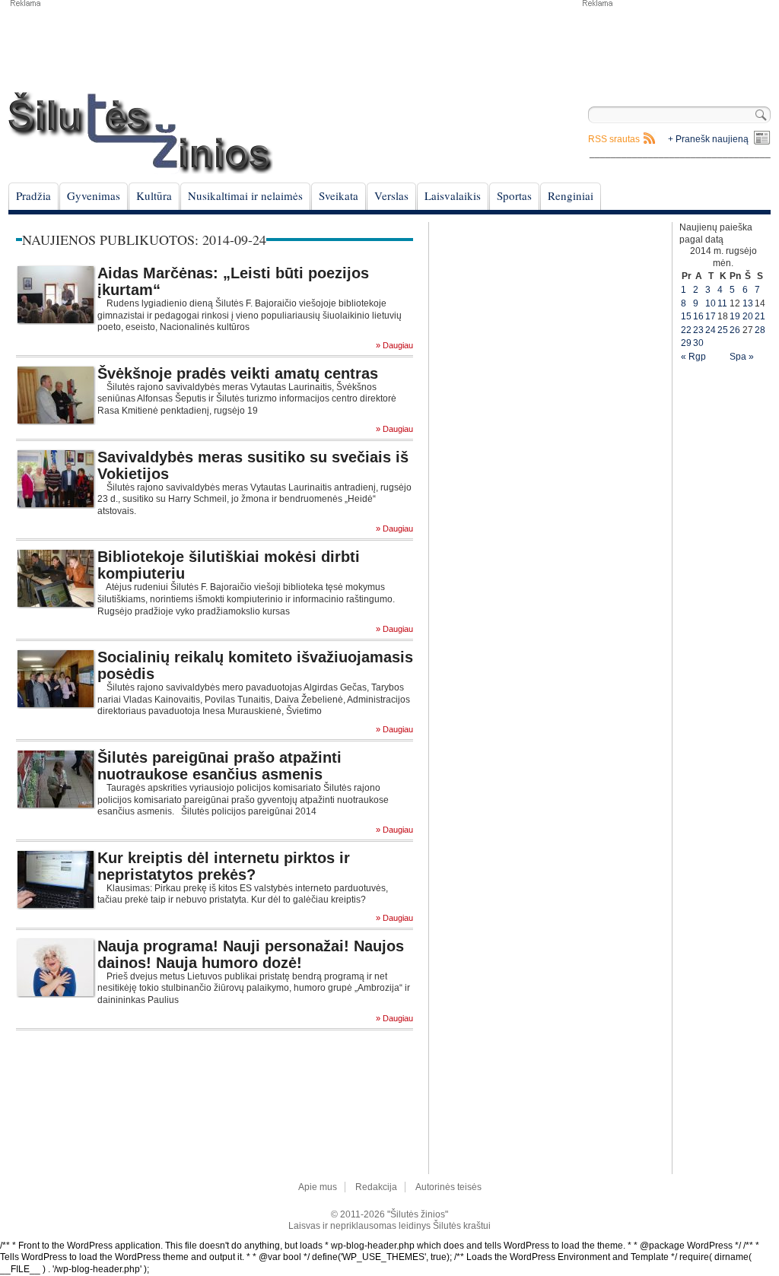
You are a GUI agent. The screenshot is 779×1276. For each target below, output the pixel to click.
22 (686, 330)
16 (698, 316)
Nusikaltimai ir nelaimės (245, 195)
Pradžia (33, 195)
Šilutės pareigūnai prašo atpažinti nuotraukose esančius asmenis (219, 765)
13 (747, 303)
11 (722, 303)
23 (698, 330)
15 (686, 316)
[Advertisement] (675, 46)
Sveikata (338, 195)
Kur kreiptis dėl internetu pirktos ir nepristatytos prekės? (223, 866)
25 (722, 330)
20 (747, 316)
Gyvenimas (93, 195)
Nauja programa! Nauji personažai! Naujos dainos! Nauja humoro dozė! (250, 954)
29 (686, 343)
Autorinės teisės (448, 1187)
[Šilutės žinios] (140, 132)
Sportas (514, 195)
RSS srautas (614, 139)
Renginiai (570, 195)
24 (710, 330)
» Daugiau (394, 345)
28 (760, 330)
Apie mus (317, 1187)
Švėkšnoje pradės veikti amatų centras (237, 373)
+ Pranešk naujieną (708, 139)
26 (735, 330)
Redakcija (376, 1187)
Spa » (742, 356)
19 (735, 316)
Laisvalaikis (452, 195)
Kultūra (154, 195)
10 (710, 303)
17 (710, 316)
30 (698, 343)
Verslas (391, 195)
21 (760, 316)
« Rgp (693, 356)
